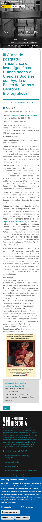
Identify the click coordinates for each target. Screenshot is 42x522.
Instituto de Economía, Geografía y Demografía (17, 457)
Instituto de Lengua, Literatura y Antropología (21, 470)
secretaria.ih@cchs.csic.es (12, 1)
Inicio (16, 40)
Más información (15, 502)
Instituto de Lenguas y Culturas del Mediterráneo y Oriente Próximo (17, 476)
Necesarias (7, 507)
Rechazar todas (22, 517)
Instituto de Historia (12, 466)
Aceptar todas (8, 517)
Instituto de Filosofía (12, 462)
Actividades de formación (15, 383)
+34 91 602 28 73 (9, 3)
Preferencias (28, 507)
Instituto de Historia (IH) (14, 386)
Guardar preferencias (10, 512)
